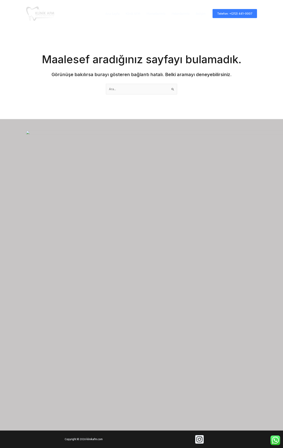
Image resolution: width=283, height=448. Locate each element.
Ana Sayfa (112, 13)
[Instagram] (199, 439)
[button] (235, 13)
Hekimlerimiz (181, 13)
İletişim (201, 13)
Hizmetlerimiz (156, 13)
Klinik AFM (133, 13)
